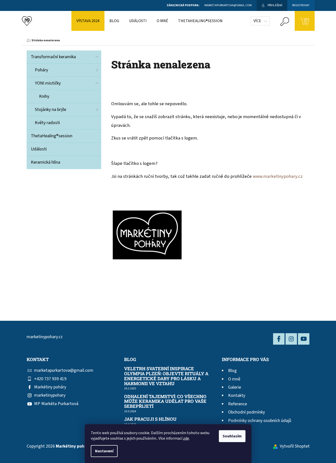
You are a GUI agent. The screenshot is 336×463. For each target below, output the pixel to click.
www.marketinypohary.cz (278, 176)
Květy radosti (47, 123)
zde (186, 438)
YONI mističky (48, 83)
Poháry (41, 70)
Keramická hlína (45, 162)
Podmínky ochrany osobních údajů (259, 420)
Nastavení (104, 451)
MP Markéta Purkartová (56, 404)
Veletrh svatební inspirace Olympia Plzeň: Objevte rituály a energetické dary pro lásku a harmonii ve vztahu (166, 376)
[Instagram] (291, 339)
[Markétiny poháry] (147, 235)
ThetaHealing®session (51, 136)
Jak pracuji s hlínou (150, 419)
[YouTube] (303, 339)
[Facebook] (279, 339)
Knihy (44, 96)
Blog (232, 371)
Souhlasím (232, 436)
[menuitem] (87, 21)
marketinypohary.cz (45, 337)
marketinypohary (49, 395)
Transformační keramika (53, 57)
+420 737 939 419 (50, 379)
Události (39, 149)
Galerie (234, 387)
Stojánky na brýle (50, 109)
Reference (237, 404)
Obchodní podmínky (246, 412)
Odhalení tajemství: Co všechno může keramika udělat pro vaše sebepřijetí (165, 401)
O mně (234, 379)
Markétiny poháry (50, 387)
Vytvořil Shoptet (295, 446)
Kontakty (236, 395)
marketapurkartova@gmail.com (63, 370)
